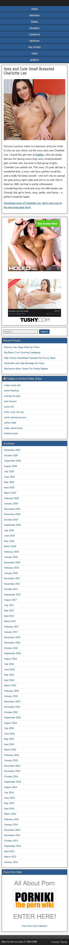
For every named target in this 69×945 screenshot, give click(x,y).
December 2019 (12, 509)
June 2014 (9, 798)
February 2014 (11, 819)
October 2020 (11, 455)
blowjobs (34, 28)
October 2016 (11, 648)
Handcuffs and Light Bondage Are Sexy (24, 363)
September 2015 (12, 717)
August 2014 (10, 787)
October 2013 (11, 840)
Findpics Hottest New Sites (24, 378)
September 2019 (12, 525)
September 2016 (12, 653)
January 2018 (11, 573)
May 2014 (9, 803)
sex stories (34, 47)
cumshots (34, 34)
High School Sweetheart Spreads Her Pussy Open (30, 358)
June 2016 (9, 669)
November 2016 (12, 642)
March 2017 (10, 621)
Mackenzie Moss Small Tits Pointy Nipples (26, 368)
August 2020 (10, 466)
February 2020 (11, 498)
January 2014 (11, 824)
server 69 (9, 406)
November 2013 (12, 835)
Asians (34, 21)
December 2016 (12, 637)
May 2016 (9, 674)
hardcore (34, 40)
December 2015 (12, 701)
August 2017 (10, 600)
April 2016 (9, 680)
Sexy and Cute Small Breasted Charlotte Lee (29, 71)
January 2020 (11, 503)
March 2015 (10, 749)
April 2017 (9, 616)
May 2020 (9, 482)
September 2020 (12, 460)
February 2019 (11, 551)
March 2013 (10, 856)
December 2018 (12, 562)
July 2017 (9, 605)
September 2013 (12, 846)
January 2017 (11, 632)
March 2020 (10, 493)
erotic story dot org (13, 412)
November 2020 (12, 450)
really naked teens (13, 428)
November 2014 (12, 771)
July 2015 (9, 728)
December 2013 (12, 830)
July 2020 (9, 471)
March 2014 (10, 814)
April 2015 (9, 744)
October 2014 (11, 776)
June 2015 (9, 733)
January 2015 (11, 760)
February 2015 (11, 755)
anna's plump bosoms (15, 417)
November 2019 (12, 514)
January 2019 (11, 557)
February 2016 (11, 691)
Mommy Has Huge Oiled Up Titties (22, 347)
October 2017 (11, 589)
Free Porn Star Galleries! (34, 926)
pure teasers (10, 401)
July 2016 (9, 664)
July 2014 (9, 792)
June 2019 (9, 535)
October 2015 (11, 712)
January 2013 (11, 862)
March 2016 (10, 685)
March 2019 (10, 546)
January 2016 (11, 696)
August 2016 (10, 658)
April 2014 (9, 808)
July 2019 (9, 530)
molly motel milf (12, 385)
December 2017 (12, 578)
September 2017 (12, 594)
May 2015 (9, 739)
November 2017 (12, 584)
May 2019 (9, 541)
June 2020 (9, 477)
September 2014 (12, 781)
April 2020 (9, 487)
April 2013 (9, 851)
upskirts (34, 60)
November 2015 (12, 707)
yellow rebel (10, 422)
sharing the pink (12, 396)
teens (34, 53)
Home (34, 9)
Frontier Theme (59, 942)
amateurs (34, 15)
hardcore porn (11, 433)
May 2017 (9, 610)
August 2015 (10, 723)
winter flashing (11, 390)
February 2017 (11, 626)
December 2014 (12, 765)
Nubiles (39, 154)
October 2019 (11, 519)
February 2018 (11, 567)
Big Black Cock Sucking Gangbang (22, 352)
